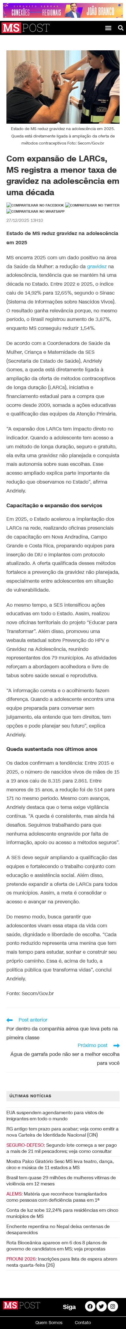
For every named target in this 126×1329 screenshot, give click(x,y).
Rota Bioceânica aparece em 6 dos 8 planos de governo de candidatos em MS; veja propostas (56, 1246)
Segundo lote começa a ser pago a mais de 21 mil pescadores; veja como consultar (61, 1148)
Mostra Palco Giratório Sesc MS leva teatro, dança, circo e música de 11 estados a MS (60, 1164)
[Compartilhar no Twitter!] (92, 206)
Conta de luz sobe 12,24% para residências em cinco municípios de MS (62, 1213)
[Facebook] (90, 1306)
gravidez (97, 267)
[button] (108, 28)
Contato (83, 1323)
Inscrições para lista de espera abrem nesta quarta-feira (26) (61, 1262)
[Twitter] (101, 1306)
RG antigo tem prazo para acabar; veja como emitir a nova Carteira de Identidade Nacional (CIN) (62, 1132)
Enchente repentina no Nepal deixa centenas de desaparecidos (58, 1229)
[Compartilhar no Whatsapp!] (35, 212)
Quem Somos (48, 1323)
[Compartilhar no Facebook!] (35, 206)
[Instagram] (113, 1306)
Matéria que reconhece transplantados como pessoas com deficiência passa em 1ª (56, 1197)
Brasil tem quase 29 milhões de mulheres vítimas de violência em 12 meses (61, 1181)
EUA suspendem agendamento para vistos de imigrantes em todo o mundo (55, 1116)
